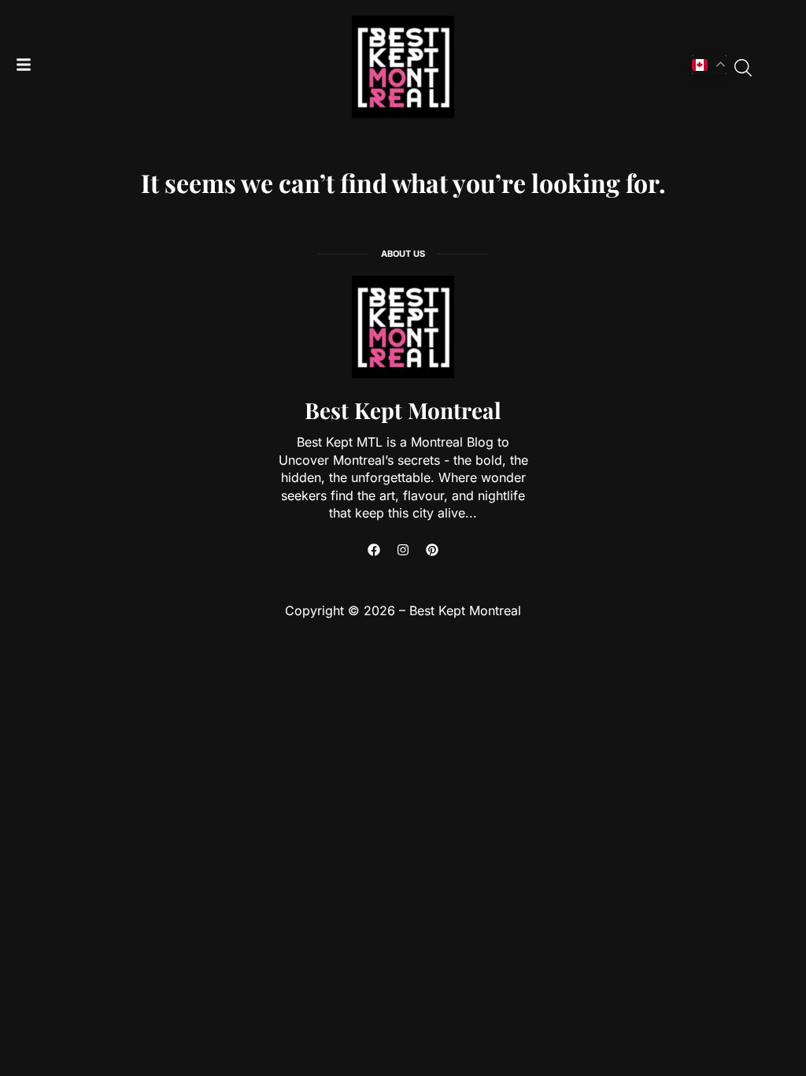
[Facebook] (373, 549)
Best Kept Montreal (403, 410)
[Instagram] (403, 549)
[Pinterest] (432, 549)
